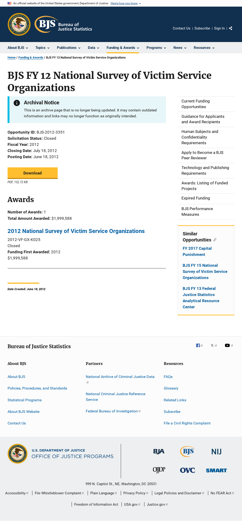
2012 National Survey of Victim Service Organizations (76, 231)
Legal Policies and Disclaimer (178, 493)
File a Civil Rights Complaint (187, 423)
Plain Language (102, 493)
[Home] (63, 24)
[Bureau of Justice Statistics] (187, 458)
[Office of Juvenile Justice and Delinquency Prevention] (159, 474)
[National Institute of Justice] (216, 455)
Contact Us (181, 28)
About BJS (16, 376)
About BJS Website (23, 411)
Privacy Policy (134, 493)
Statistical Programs (25, 400)
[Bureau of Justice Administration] (158, 455)
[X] (215, 348)
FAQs (168, 376)
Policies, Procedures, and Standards (37, 388)
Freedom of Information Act (96, 504)
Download (32, 173)
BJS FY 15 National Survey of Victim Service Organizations (205, 271)
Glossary (171, 388)
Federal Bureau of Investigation (112, 411)
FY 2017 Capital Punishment (197, 251)
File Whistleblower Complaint (58, 493)
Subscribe (202, 28)
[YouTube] (230, 348)
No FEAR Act (221, 493)
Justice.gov (156, 504)
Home (12, 57)
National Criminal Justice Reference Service (115, 397)
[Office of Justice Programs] (19, 24)
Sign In (219, 28)
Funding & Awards (30, 57)
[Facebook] (201, 348)
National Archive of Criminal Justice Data (120, 376)
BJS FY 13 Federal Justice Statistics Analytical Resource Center (201, 297)
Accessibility (15, 493)
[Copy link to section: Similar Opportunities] (213, 239)
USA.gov (131, 504)
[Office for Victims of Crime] (187, 473)
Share (234, 32)
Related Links (175, 400)
